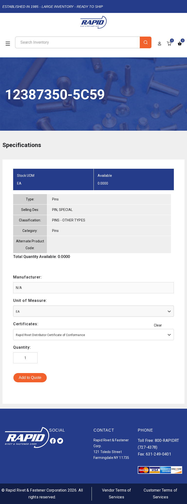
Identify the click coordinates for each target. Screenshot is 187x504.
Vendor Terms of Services (116, 493)
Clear (158, 325)
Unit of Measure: (30, 300)
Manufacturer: (27, 277)
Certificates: (25, 324)
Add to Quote (30, 378)
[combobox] (93, 311)
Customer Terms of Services (160, 493)
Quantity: (22, 347)
